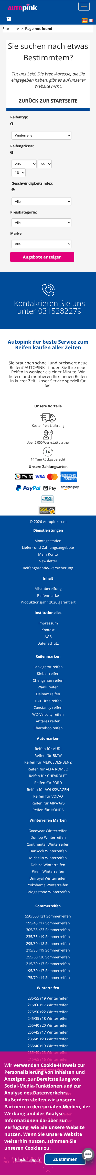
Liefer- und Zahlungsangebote (48, 547)
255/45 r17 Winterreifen (48, 1032)
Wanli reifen (48, 687)
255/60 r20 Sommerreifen (48, 957)
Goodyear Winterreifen (48, 830)
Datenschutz (48, 643)
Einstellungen (27, 1159)
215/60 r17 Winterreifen (48, 1004)
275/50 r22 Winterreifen (48, 1011)
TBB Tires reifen (48, 700)
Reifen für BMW (48, 755)
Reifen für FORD (48, 782)
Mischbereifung (48, 588)
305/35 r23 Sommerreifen (48, 929)
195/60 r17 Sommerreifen (48, 970)
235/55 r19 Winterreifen (48, 998)
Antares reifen (48, 721)
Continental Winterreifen (48, 844)
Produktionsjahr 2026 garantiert (48, 602)
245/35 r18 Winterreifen (48, 1018)
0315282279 (59, 311)
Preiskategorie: (23, 212)
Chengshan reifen (48, 680)
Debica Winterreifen (48, 864)
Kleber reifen (48, 673)
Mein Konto (48, 554)
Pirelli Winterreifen (48, 871)
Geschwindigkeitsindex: (32, 183)
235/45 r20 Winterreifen (48, 1038)
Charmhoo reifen (48, 727)
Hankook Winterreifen (48, 850)
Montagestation (48, 540)
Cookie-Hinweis (59, 1065)
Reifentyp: (19, 117)
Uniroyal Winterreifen (48, 878)
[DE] (84, 20)
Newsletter (48, 560)
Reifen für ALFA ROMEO (48, 769)
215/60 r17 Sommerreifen (48, 963)
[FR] (91, 20)
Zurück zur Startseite (48, 100)
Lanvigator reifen (48, 666)
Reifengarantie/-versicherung (48, 567)
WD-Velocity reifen (48, 714)
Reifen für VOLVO (48, 796)
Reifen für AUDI (48, 748)
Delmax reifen (48, 693)
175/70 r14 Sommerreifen (48, 977)
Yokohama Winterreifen (48, 884)
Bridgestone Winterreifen (48, 891)
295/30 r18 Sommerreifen (48, 943)
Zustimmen (65, 1159)
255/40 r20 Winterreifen (48, 1025)
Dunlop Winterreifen (48, 837)
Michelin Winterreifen (48, 857)
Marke (16, 233)
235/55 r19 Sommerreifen (48, 936)
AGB (48, 636)
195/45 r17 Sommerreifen (48, 923)
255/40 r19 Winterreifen (48, 1045)
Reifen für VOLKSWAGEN (48, 789)
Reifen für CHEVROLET (48, 775)
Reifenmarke (48, 595)
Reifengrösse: (22, 145)
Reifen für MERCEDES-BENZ (48, 762)
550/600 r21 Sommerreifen (48, 916)
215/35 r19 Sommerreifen (48, 950)
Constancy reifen (48, 707)
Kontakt (48, 629)
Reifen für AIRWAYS (48, 803)
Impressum (48, 623)
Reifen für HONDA (48, 809)
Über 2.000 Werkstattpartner (48, 442)
